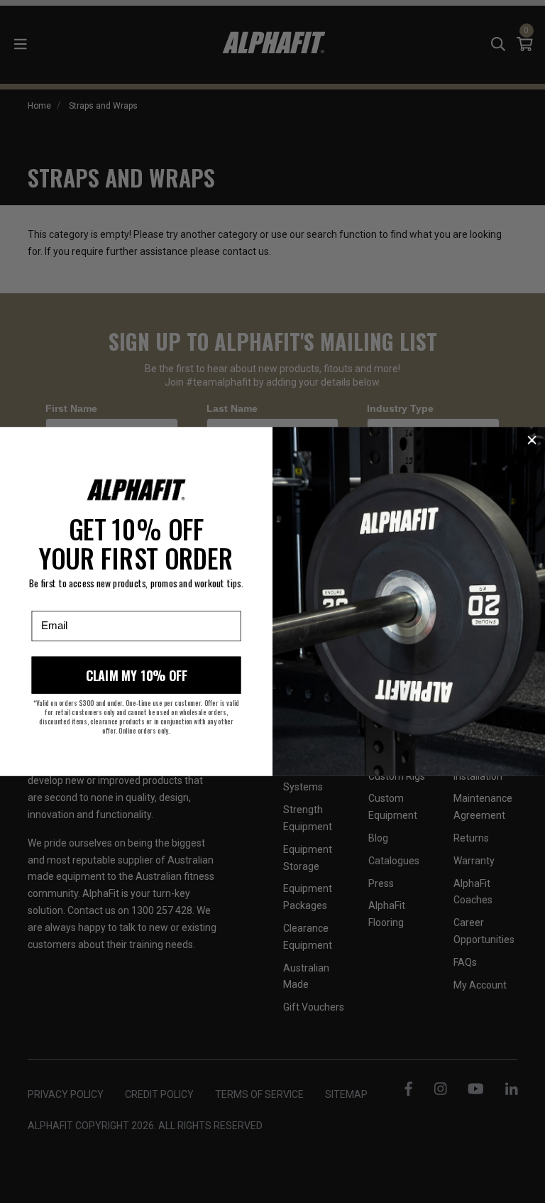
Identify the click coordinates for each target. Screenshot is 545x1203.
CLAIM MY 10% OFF (136, 675)
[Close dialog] (532, 440)
